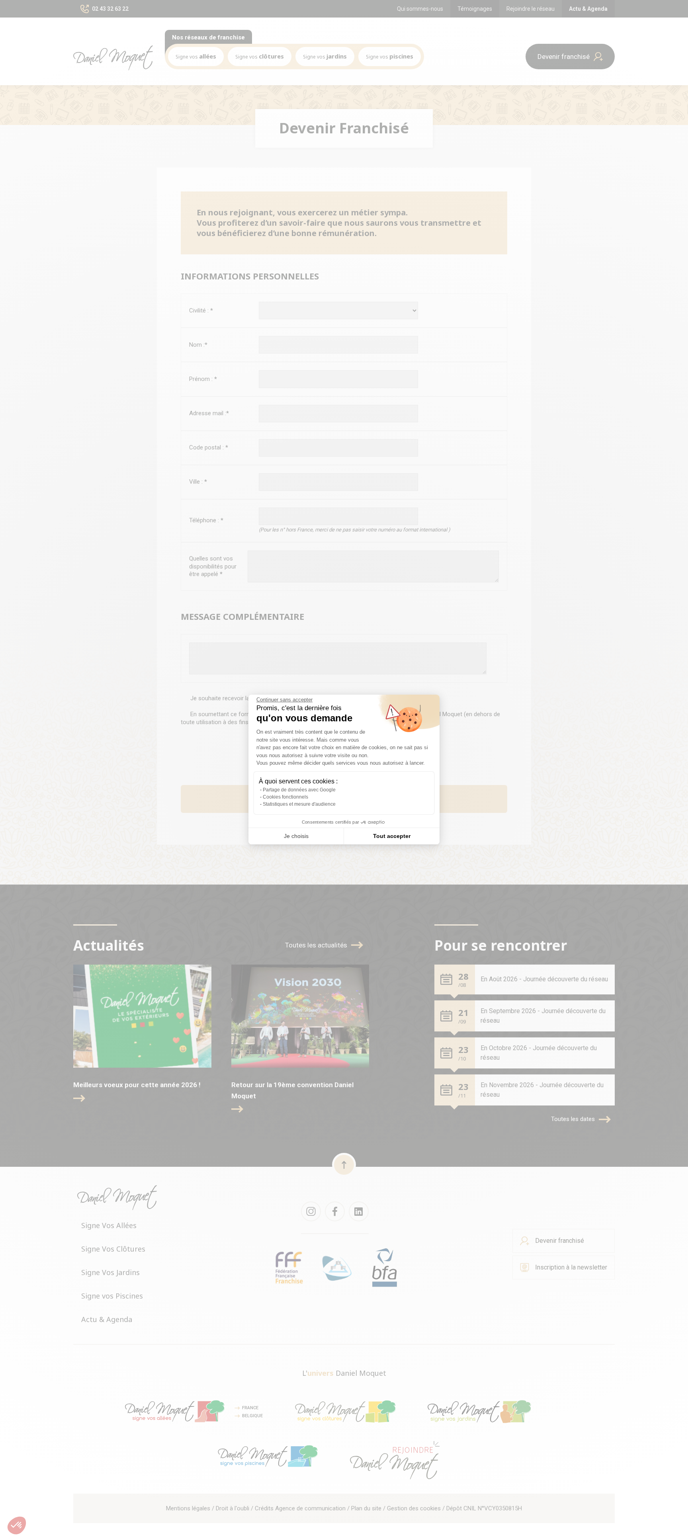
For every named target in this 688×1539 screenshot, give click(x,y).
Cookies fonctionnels (285, 797)
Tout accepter (391, 836)
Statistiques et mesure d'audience (299, 804)
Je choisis (296, 836)
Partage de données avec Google (299, 790)
